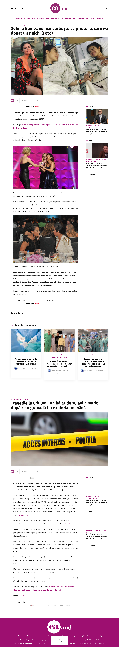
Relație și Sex (25, 25)
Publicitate (19, 18)
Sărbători (97, 159)
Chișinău (91, 355)
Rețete (74, 18)
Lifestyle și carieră (66, 18)
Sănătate (63, 355)
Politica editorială (93, 640)
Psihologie (81, 18)
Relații (47, 18)
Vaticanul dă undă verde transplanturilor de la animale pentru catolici (26, 361)
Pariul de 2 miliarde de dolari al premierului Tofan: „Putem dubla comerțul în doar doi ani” (96, 132)
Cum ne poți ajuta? (26, 640)
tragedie (50, 608)
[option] (26, 355)
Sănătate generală (57, 357)
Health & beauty (55, 18)
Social (33, 18)
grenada (68, 605)
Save (69, 379)
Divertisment (40, 18)
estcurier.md (23, 515)
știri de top (89, 161)
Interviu (88, 127)
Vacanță (93, 18)
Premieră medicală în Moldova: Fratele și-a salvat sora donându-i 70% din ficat (60, 363)
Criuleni (61, 605)
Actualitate (27, 18)
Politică (95, 127)
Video (87, 18)
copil (55, 605)
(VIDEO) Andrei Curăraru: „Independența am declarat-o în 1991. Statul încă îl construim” (96, 165)
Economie (97, 125)
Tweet (27, 477)
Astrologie (100, 18)
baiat (49, 605)
